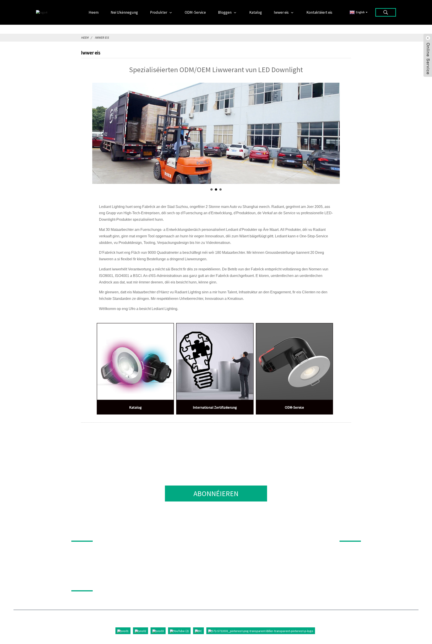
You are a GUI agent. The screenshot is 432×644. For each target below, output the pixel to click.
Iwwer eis (102, 38)
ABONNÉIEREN (216, 493)
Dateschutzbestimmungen (105, 584)
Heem (84, 38)
